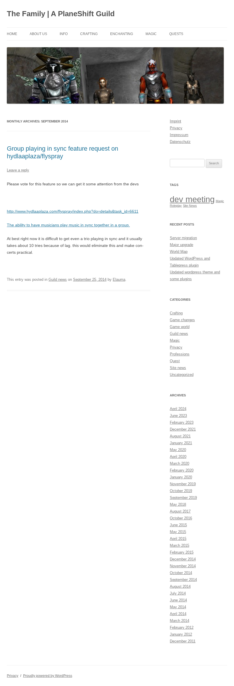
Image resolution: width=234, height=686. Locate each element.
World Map (178, 251)
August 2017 (180, 511)
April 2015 (178, 538)
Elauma (119, 279)
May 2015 (178, 532)
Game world (179, 327)
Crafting (89, 34)
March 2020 (179, 463)
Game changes (182, 320)
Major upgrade (181, 245)
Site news (178, 368)
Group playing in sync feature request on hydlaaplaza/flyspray (62, 152)
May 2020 (178, 450)
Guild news (58, 279)
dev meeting (192, 199)
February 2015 (181, 552)
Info (64, 34)
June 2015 (178, 525)
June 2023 (178, 415)
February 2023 (181, 422)
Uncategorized (181, 374)
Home (12, 34)
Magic (151, 34)
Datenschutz (180, 142)
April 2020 (178, 456)
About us (38, 34)
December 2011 (182, 641)
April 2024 (178, 409)
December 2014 (183, 559)
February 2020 (181, 470)
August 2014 (180, 586)
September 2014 (183, 580)
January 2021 (181, 443)
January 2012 (181, 634)
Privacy (176, 128)
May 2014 (178, 607)
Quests (176, 34)
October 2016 (181, 518)
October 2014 (181, 573)
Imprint (175, 121)
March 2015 (179, 545)
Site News (190, 205)
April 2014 (178, 614)
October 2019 (181, 491)
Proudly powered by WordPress (47, 676)
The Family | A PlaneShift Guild (61, 13)
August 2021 (180, 436)
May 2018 (178, 504)
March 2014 (179, 621)
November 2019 (183, 484)
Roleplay (176, 205)
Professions (179, 354)
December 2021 (183, 429)
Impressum (179, 135)
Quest (175, 361)
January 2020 (181, 477)
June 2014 (178, 600)
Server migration (183, 238)
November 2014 (183, 566)
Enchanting (121, 34)
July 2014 (178, 593)
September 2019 (183, 497)
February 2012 (181, 627)
